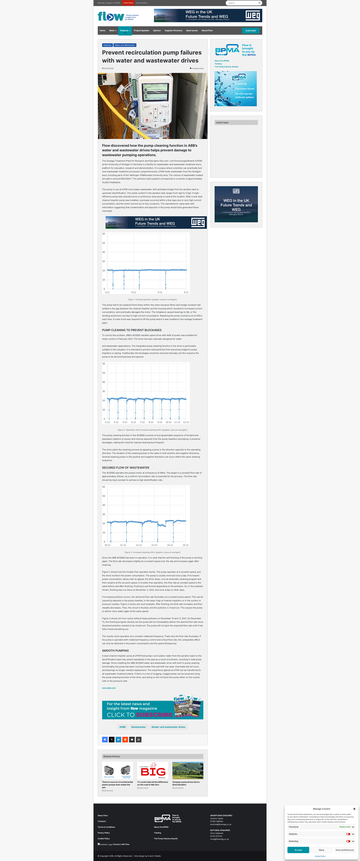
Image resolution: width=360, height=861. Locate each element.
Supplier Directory (173, 30)
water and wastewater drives (169, 727)
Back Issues (192, 30)
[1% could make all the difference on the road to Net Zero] (152, 770)
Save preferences (345, 850)
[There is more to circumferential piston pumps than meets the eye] (117, 770)
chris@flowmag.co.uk (219, 839)
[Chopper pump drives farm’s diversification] (187, 770)
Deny (321, 850)
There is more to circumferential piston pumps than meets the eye (117, 784)
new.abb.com (109, 688)
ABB (123, 727)
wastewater (139, 727)
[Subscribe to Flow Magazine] (152, 706)
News (112, 30)
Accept (298, 850)
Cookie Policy (320, 856)
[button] (354, 808)
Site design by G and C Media (148, 856)
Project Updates (141, 30)
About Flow (207, 30)
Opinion (157, 30)
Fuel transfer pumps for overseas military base (156, 3)
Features (124, 30)
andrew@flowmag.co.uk (220, 824)
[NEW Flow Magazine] (119, 16)
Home (102, 30)
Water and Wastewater (125, 45)
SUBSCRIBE (251, 31)
